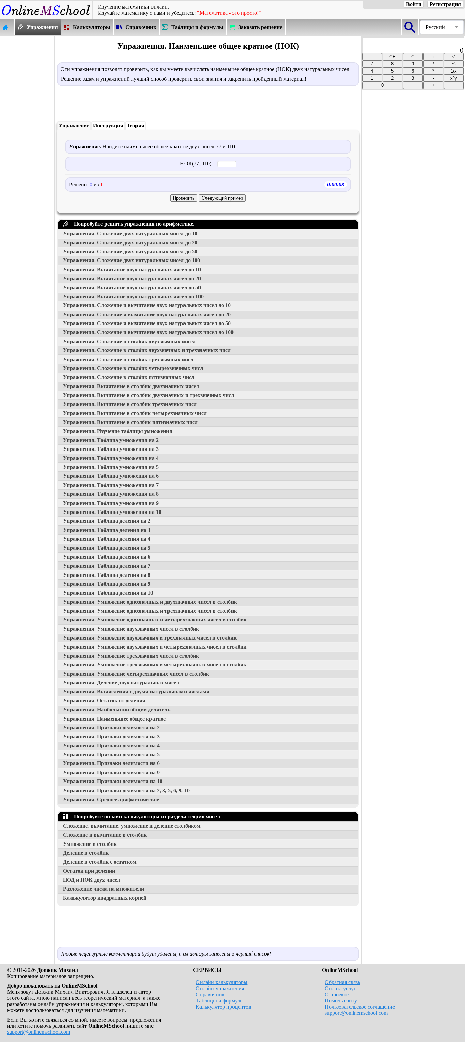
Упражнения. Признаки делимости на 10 (112, 781)
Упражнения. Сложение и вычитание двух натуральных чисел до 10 (147, 305)
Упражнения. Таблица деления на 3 (106, 530)
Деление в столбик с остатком (100, 862)
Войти (413, 4)
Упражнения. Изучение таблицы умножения (117, 431)
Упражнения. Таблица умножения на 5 (111, 467)
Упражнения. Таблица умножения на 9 (111, 503)
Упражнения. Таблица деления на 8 (106, 575)
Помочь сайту (341, 1001)
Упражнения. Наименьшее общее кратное (114, 719)
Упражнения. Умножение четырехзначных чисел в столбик (136, 674)
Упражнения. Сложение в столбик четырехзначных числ (133, 368)
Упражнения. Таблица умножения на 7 (111, 485)
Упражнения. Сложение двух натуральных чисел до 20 (130, 243)
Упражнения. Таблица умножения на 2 (111, 440)
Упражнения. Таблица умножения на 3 (111, 449)
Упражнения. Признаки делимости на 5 (111, 754)
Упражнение (74, 125)
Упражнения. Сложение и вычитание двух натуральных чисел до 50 (147, 323)
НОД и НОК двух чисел (91, 880)
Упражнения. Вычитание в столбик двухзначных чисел (131, 386)
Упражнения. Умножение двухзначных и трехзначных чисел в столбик (150, 638)
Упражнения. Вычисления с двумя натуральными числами (136, 691)
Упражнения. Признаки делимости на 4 (111, 745)
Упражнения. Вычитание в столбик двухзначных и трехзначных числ (148, 395)
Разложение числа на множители (103, 889)
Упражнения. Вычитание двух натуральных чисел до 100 (133, 296)
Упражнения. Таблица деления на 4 (106, 539)
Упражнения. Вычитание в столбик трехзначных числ (130, 404)
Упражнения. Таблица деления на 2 (106, 521)
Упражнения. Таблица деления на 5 (106, 548)
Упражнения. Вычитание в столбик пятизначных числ (130, 422)
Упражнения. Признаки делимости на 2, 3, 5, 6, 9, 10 (126, 790)
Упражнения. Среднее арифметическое (111, 799)
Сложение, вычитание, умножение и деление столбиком (132, 826)
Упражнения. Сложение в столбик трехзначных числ (128, 359)
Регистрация (445, 4)
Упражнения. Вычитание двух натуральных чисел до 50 (132, 287)
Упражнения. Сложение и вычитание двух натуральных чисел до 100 (148, 332)
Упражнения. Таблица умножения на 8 (111, 494)
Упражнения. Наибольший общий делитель (116, 709)
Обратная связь (342, 982)
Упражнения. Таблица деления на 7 (106, 566)
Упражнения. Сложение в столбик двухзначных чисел (129, 341)
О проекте (337, 994)
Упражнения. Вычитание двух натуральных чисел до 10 (132, 269)
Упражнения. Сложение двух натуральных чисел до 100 (131, 260)
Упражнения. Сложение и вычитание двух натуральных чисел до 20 (147, 314)
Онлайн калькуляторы (221, 982)
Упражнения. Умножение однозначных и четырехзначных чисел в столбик (155, 619)
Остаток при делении (89, 871)
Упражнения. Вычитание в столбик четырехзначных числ (135, 413)
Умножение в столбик (90, 844)
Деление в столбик (86, 853)
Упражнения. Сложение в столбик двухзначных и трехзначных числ (147, 350)
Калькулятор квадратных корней (104, 898)
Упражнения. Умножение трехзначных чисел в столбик (131, 656)
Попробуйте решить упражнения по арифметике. (132, 224)
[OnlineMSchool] (46, 15)
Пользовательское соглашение (360, 1007)
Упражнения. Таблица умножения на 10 (112, 512)
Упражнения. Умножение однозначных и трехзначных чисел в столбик (150, 611)
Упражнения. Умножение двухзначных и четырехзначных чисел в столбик (154, 647)
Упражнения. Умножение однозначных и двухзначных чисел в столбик (150, 602)
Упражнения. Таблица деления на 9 (106, 584)
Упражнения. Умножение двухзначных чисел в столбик (131, 629)
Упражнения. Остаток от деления (104, 701)
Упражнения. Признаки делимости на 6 (111, 763)
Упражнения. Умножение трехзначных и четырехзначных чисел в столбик (154, 664)
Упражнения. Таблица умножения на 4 (111, 458)
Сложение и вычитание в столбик (105, 835)
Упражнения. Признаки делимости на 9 (111, 772)
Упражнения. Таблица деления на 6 (106, 557)
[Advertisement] (27, 138)
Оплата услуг (340, 988)
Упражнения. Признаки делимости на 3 (111, 736)
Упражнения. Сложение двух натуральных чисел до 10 (130, 233)
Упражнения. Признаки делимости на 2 (111, 727)
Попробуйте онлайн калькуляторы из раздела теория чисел (145, 816)
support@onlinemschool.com (38, 1032)
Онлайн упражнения (220, 988)
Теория (135, 125)
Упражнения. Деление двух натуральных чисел (121, 682)
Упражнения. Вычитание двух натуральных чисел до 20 (132, 278)
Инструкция (108, 125)
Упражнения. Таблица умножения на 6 (111, 476)
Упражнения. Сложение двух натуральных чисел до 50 (130, 251)
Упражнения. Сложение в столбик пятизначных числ (128, 377)
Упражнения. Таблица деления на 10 (108, 593)
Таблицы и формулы (220, 1001)
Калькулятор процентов (223, 1007)
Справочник (210, 994)
